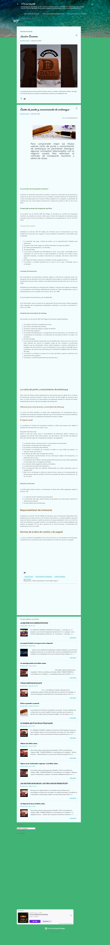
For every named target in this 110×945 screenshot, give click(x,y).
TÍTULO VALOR (28, 4)
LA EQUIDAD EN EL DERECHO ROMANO (34, 623)
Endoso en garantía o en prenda (29, 703)
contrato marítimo (59, 577)
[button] (76, 35)
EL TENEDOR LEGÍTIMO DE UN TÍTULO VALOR (36, 723)
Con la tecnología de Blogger (56, 928)
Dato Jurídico (28, 22)
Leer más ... (73, 638)
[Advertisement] (95, 52)
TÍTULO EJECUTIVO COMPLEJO (31, 683)
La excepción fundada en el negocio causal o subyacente (36, 643)
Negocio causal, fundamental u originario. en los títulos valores (39, 763)
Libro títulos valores (31, 14)
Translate (31, 830)
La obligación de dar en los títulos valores (32, 804)
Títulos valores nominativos (53, 14)
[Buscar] (92, 4)
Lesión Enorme (29, 36)
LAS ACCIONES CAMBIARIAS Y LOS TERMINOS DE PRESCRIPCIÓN (43, 784)
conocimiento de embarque (43, 577)
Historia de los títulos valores (28, 743)
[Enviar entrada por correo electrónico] (25, 99)
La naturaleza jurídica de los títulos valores (33, 663)
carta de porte (28, 577)
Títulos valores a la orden (77, 14)
